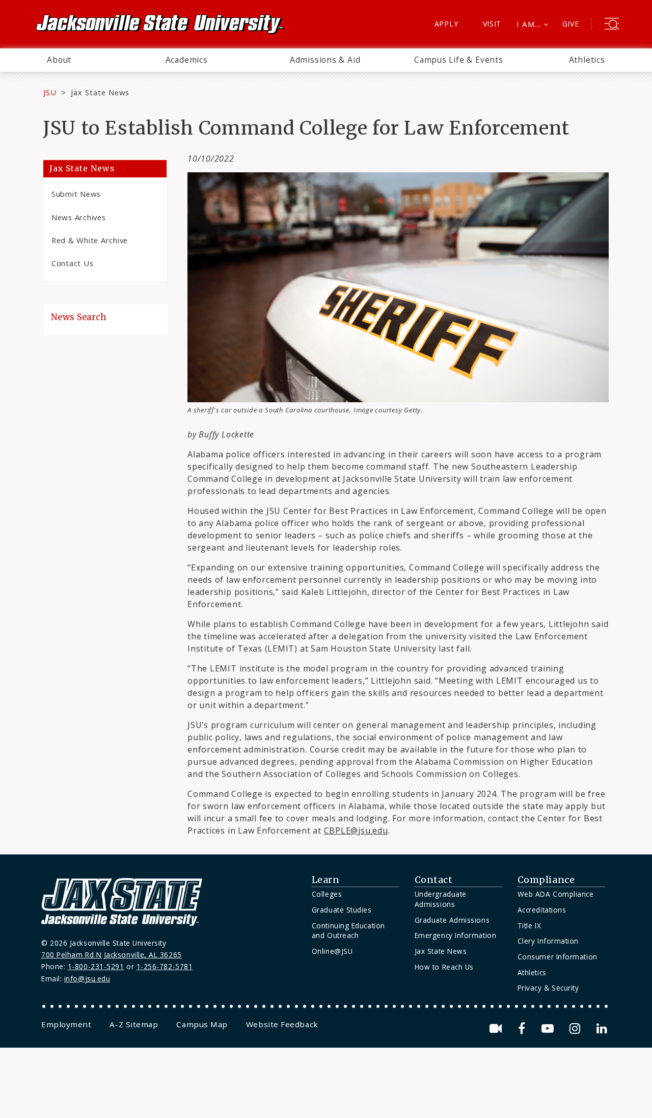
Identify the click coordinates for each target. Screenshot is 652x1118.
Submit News (76, 194)
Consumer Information (557, 956)
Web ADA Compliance (556, 894)
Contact (434, 880)
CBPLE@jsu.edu (356, 830)
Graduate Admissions (452, 920)
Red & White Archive (89, 240)
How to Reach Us (444, 967)
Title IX (529, 925)
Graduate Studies (342, 910)
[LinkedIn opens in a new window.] (601, 1028)
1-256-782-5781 (165, 966)
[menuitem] (59, 60)
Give (570, 24)
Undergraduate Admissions (441, 899)
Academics (187, 59)
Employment (66, 1024)
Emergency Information (455, 935)
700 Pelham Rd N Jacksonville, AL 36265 (111, 954)
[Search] (612, 25)
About (59, 59)
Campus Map (201, 1024)
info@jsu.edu (87, 978)
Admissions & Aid (325, 59)
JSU (50, 92)
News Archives (78, 217)
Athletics (587, 59)
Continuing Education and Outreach (348, 931)
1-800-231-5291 (96, 966)
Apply (446, 24)
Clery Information (548, 941)
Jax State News (100, 92)
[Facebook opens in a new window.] (523, 1028)
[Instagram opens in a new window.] (576, 1028)
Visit (492, 24)
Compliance (546, 880)
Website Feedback (282, 1024)
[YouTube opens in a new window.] (549, 1028)
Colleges (327, 894)
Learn (326, 880)
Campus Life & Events (458, 59)
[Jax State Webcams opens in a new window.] (497, 1028)
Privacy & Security (548, 988)
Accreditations (542, 910)
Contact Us (72, 263)
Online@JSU (332, 951)
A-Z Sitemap (134, 1024)
